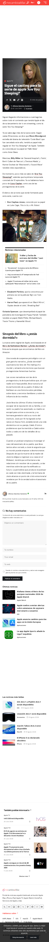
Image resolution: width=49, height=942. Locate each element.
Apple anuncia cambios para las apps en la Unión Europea (31, 620)
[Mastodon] (28, 907)
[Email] (14, 100)
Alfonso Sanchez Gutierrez (22, 106)
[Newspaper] (9, 907)
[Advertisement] (24, 31)
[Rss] (5, 907)
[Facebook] (32, 907)
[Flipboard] (14, 907)
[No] (46, 932)
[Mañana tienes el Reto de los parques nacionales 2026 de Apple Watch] (9, 595)
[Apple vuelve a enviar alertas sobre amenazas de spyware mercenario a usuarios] (9, 608)
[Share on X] (10, 100)
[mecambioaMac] (14, 3)
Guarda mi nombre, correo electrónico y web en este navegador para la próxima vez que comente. (25, 572)
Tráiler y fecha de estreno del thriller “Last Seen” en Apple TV (31, 258)
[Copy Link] (18, 100)
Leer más (33, 937)
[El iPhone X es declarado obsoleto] (9, 741)
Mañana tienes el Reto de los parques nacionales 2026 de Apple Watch (30, 594)
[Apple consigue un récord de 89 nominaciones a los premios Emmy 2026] (40, 864)
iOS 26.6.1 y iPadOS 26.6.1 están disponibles (29, 703)
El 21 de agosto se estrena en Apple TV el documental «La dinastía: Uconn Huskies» (15, 833)
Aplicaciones (21, 625)
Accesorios (21, 717)
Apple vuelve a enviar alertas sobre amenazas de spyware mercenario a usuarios (30, 608)
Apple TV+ (7, 828)
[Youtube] (42, 907)
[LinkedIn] (45, 493)
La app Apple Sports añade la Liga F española (31, 632)
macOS (19, 732)
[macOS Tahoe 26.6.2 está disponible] (9, 729)
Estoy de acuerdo (18, 937)
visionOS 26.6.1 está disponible (31, 713)
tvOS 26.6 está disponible (14, 818)
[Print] (22, 100)
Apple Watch (21, 600)
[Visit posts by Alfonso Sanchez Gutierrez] (5, 494)
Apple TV (10, 81)
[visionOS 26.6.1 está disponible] (9, 717)
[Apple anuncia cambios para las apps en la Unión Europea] (9, 622)
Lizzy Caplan (16, 183)
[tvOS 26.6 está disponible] (40, 819)
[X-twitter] (23, 907)
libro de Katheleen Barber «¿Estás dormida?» (24, 346)
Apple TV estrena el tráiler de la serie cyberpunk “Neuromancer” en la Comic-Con (22, 282)
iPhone (19, 744)
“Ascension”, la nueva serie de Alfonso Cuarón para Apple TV (21, 269)
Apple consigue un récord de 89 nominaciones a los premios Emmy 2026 (17, 865)
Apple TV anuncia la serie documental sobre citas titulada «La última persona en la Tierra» (17, 849)
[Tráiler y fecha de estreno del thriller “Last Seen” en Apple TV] (11, 258)
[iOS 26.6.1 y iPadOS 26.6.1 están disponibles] (9, 705)
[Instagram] (37, 907)
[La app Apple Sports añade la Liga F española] (9, 634)
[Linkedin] (18, 907)
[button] (28, 3)
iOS (18, 614)
